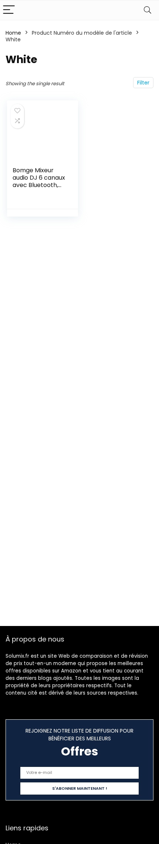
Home (13, 33)
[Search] (147, 10)
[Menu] (9, 10)
